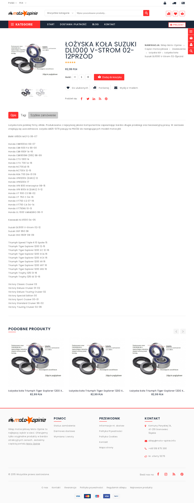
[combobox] (13, 3)
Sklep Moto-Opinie (171, 45)
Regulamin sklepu (116, 487)
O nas (45, 487)
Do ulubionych (80, 87)
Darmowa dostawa (64, 431)
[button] (57, 41)
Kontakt (103, 442)
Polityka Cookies (108, 436)
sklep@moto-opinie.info (162, 440)
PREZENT (178, 25)
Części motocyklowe (156, 48)
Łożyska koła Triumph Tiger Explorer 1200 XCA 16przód (158, 390)
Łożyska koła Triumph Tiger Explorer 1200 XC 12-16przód (97, 390)
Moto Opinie (33, 443)
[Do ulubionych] (40, 365)
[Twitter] (87, 99)
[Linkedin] (94, 99)
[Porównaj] (43, 365)
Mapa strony (106, 447)
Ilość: (68, 77)
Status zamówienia (64, 425)
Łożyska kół (155, 52)
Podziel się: (71, 98)
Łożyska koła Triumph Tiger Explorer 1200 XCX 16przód (36, 390)
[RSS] (100, 99)
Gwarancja (70, 487)
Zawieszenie (179, 48)
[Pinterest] (106, 99)
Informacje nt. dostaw (111, 425)
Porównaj (104, 87)
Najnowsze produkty (141, 487)
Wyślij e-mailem (129, 87)
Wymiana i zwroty (64, 436)
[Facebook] (81, 99)
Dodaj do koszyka (112, 77)
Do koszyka (34, 365)
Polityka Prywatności (110, 431)
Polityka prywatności (91, 487)
